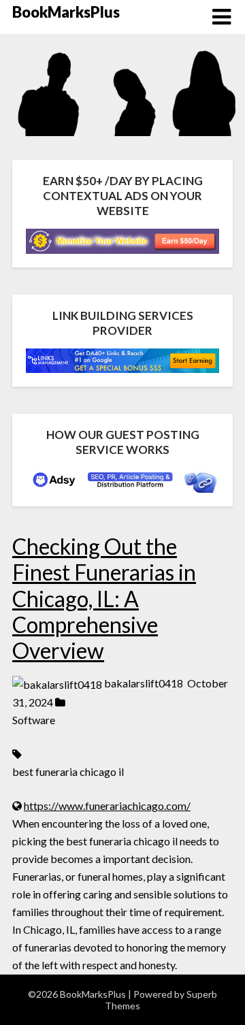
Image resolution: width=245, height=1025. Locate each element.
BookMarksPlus (66, 12)
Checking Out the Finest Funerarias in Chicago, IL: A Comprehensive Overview (104, 598)
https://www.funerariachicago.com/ (107, 805)
